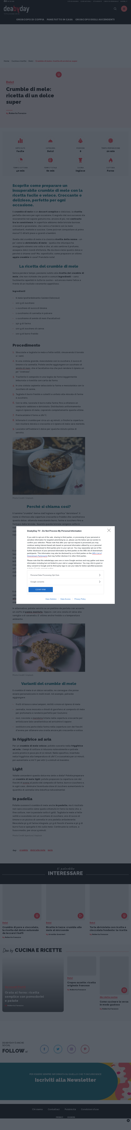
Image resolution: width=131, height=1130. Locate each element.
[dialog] (65, 565)
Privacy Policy (80, 599)
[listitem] (65, 575)
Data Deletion (51, 599)
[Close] (109, 531)
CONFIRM (41, 590)
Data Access (65, 599)
